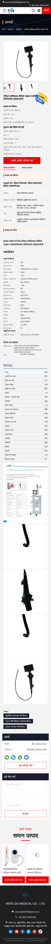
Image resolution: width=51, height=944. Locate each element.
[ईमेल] (26, 757)
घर (3, 29)
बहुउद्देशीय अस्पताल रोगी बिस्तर (16, 715)
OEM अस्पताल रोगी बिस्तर (15, 727)
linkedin (10, 931)
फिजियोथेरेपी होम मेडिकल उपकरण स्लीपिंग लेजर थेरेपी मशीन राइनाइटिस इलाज (13, 871)
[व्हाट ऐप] (20, 757)
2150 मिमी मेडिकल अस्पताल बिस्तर (18, 721)
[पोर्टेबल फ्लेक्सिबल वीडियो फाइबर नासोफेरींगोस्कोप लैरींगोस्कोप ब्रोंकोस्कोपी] (25, 61)
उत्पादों (10, 29)
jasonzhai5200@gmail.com (17, 2)
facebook (22, 931)
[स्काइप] (13, 757)
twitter (28, 931)
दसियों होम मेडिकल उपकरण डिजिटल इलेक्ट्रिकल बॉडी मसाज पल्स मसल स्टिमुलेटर (36, 871)
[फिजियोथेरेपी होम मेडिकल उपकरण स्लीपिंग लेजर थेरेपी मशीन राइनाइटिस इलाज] (12, 855)
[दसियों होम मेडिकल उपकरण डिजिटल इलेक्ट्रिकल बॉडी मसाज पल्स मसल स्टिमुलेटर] (36, 855)
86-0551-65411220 (40, 5)
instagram (34, 931)
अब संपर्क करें (25, 765)
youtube (16, 931)
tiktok (40, 931)
